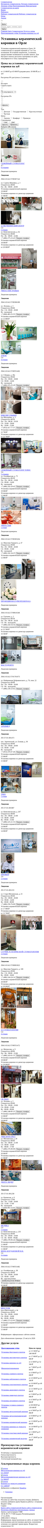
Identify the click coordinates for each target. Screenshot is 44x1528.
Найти (4, 29)
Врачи (3, 10)
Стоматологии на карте (10, 8)
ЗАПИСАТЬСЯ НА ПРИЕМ (11, 1281)
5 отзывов (5, 474)
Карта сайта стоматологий (11, 1508)
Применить (14, 125)
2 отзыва (4, 230)
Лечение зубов (7, 6)
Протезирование (19, 6)
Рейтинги (4, 12)
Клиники (9, 1492)
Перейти (23, 1488)
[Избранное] (2, 20)
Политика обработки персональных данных (18, 1510)
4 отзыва (4, 360)
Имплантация (31, 6)
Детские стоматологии (29, 4)
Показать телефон (22, 238)
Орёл (9, 31)
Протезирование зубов (10, 33)
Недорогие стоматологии (11, 4)
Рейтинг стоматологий (10, 14)
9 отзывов (5, 167)
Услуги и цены (29, 31)
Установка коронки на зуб (29, 33)
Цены (3, 16)
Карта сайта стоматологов (32, 1508)
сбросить (5, 105)
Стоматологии (6, 2)
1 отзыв (4, 528)
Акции (3, 18)
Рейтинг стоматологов (27, 14)
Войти (4, 24)
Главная (4, 31)
